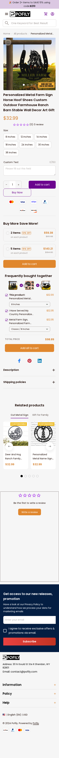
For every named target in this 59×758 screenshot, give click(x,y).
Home (6, 33)
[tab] (24, 85)
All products (20, 33)
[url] (36, 723)
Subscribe (29, 641)
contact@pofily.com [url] (24, 672)
